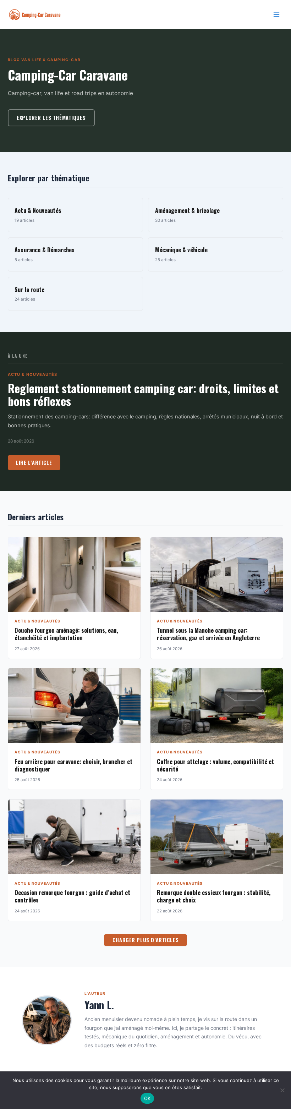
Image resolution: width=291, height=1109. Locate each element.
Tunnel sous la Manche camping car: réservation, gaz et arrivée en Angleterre (208, 634)
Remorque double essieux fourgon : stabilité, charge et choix (213, 896)
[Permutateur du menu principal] (276, 14)
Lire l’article (34, 462)
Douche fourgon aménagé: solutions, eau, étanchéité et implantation (66, 634)
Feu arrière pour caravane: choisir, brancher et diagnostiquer (73, 765)
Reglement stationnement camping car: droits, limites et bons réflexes (143, 394)
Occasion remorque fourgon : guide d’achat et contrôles (72, 896)
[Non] (282, 1090)
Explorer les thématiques (51, 117)
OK (147, 1098)
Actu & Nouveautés (32, 374)
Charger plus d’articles (145, 940)
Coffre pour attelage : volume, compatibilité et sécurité (215, 765)
